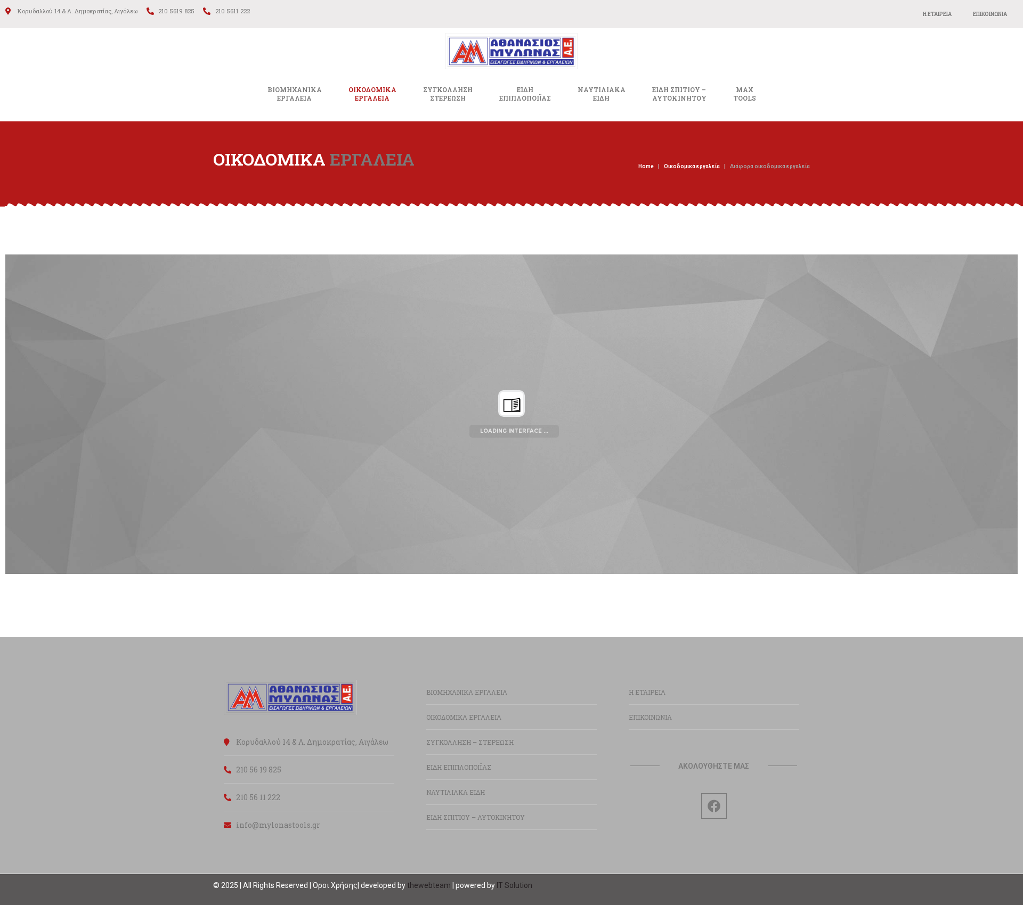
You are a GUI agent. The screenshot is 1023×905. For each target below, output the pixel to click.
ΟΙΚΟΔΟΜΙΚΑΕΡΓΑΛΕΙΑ (372, 93)
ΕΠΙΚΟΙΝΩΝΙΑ (990, 14)
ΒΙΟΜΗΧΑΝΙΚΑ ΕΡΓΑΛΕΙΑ (294, 93)
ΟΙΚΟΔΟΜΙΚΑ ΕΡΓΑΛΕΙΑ (463, 717)
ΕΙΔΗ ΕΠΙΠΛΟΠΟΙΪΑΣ (458, 767)
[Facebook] (714, 806)
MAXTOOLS (744, 93)
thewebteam (429, 885)
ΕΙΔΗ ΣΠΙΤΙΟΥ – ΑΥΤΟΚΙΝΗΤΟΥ (475, 817)
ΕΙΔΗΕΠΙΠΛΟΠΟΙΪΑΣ (525, 93)
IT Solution (514, 885)
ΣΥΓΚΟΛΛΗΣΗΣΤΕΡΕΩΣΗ (448, 93)
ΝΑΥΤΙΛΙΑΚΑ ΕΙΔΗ (455, 792)
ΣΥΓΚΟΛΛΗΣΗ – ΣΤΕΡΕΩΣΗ (470, 742)
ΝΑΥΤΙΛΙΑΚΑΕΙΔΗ (602, 93)
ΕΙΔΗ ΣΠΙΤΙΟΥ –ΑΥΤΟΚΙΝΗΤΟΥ (679, 93)
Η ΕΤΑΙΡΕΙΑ (937, 14)
